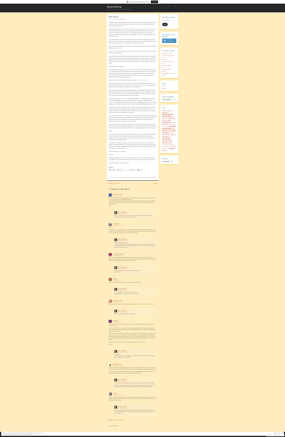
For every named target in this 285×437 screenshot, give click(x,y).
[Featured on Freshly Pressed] (169, 42)
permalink (154, 177)
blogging (172, 116)
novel (171, 136)
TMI (163, 67)
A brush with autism (166, 69)
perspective (164, 144)
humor (173, 129)
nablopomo (166, 137)
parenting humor (167, 141)
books (166, 118)
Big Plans (164, 71)
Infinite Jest (166, 131)
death (167, 124)
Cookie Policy (30, 434)
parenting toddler (167, 143)
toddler (172, 148)
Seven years (164, 59)
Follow (165, 24)
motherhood (173, 134)
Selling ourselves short (167, 53)
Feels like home (139, 177)
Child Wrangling (132, 177)
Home (163, 6)
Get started (154, 1)
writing (164, 150)
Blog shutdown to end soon (113, 183)
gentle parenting (169, 127)
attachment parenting (167, 115)
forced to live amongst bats (142, 80)
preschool (169, 144)
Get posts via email (168, 17)
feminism (171, 124)
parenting (166, 139)
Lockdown (155, 183)
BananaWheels (116, 364)
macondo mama (116, 194)
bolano (163, 118)
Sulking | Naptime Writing (118, 419)
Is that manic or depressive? (168, 55)
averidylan (115, 223)
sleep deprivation (165, 148)
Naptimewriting (123, 19)
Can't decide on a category (123, 177)
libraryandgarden (116, 300)
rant (175, 146)
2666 (163, 110)
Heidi (114, 393)
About (169, 6)
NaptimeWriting (114, 6)
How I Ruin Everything (166, 65)
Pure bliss (144, 177)
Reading (175, 6)
